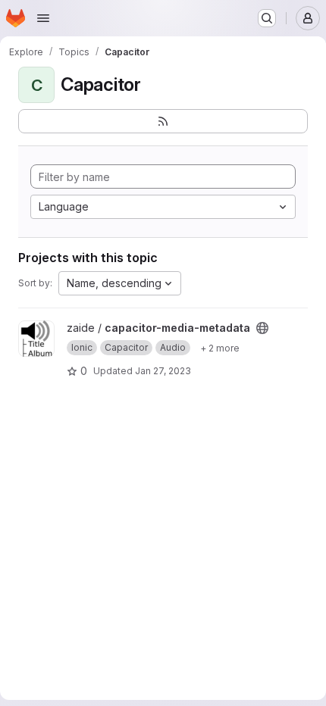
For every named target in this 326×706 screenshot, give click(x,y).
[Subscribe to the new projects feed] (163, 121)
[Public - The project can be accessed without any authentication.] (262, 328)
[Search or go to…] (267, 18)
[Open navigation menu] (43, 18)
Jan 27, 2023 (163, 370)
